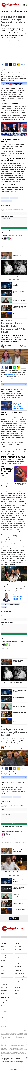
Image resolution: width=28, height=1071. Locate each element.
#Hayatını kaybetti (6, 796)
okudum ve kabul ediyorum (12, 231)
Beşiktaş (17, 990)
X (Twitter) (3, 1011)
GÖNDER (14, 228)
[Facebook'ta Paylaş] (6, 64)
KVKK (2, 966)
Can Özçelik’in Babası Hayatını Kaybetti (18, 660)
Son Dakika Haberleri (20, 973)
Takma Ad (3, 208)
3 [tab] (10, 279)
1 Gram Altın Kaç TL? (20, 979)
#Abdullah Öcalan (6, 201)
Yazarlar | (13, 11)
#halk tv (4, 607)
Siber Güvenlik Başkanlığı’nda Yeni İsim (19, 299)
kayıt (22, 209)
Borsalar (17, 955)
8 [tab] (17, 279)
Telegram (3, 1014)
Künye (2, 946)
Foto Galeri (3, 1003)
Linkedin (3, 1017)
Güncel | (19, 11)
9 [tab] (18, 279)
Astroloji (17, 958)
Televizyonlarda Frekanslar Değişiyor (19, 284)
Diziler (2, 993)
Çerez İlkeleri (4, 963)
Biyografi (3, 979)
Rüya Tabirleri (4, 987)
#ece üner (4, 604)
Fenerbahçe (17, 987)
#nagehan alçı (14, 198)
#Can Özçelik (17, 796)
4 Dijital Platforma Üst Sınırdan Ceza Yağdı (18, 292)
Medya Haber (5, 14)
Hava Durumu (18, 960)
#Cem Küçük (5, 198)
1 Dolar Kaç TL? (18, 982)
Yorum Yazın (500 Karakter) (7, 216)
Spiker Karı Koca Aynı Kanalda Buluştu (18, 254)
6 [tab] (14, 279)
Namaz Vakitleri (18, 963)
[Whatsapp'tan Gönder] (14, 64)
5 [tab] (13, 279)
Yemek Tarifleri (4, 984)
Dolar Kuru (3, 976)
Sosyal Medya (4, 1000)
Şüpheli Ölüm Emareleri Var (14, 682)
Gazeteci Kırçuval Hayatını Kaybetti (19, 314)
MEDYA (10, 14)
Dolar (24, 4)
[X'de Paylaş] (10, 64)
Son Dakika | (4, 11)
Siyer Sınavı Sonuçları (20, 976)
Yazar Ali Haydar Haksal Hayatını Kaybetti (14, 276)
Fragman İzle (4, 990)
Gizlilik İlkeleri (4, 960)
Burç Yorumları (4, 982)
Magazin (3, 973)
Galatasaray (18, 984)
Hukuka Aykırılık (4, 955)
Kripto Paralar (18, 952)
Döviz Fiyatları (18, 946)
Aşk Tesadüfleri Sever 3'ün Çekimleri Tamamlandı (19, 307)
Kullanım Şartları (5, 958)
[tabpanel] (14, 270)
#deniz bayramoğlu (14, 604)
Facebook (3, 1008)
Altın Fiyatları (18, 949)
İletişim (2, 952)
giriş (14, 209)
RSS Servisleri (18, 966)
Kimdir (16, 993)
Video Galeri (3, 1005)
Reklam (2, 949)
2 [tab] (9, 279)
